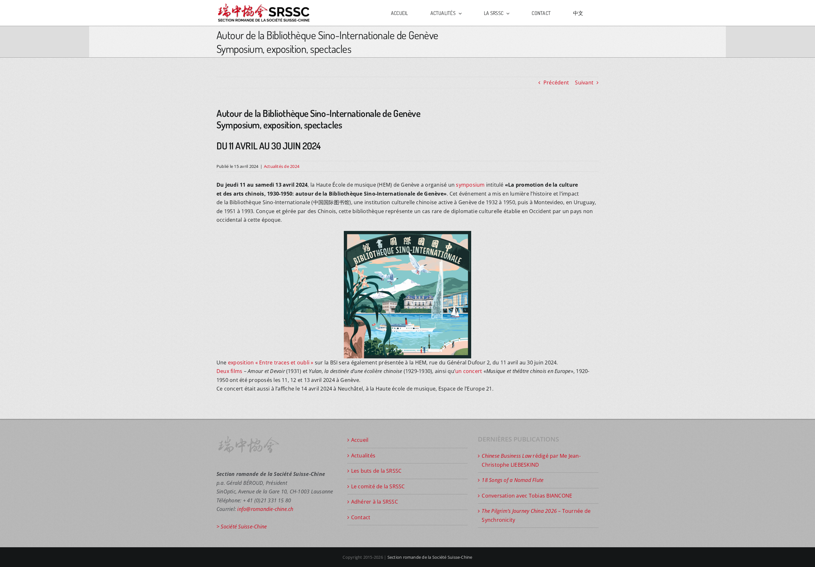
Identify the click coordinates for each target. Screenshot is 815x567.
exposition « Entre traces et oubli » (271, 362)
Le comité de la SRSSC (378, 486)
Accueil (360, 439)
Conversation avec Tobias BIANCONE (527, 495)
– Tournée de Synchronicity (536, 515)
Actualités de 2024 (281, 166)
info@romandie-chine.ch (265, 509)
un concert (468, 371)
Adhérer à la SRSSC (374, 501)
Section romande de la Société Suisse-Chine (429, 557)
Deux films (229, 371)
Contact (361, 517)
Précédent (556, 82)
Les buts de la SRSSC (376, 470)
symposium (470, 184)
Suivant (584, 82)
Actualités (363, 455)
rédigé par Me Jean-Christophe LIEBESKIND (531, 460)
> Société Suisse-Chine (241, 526)
